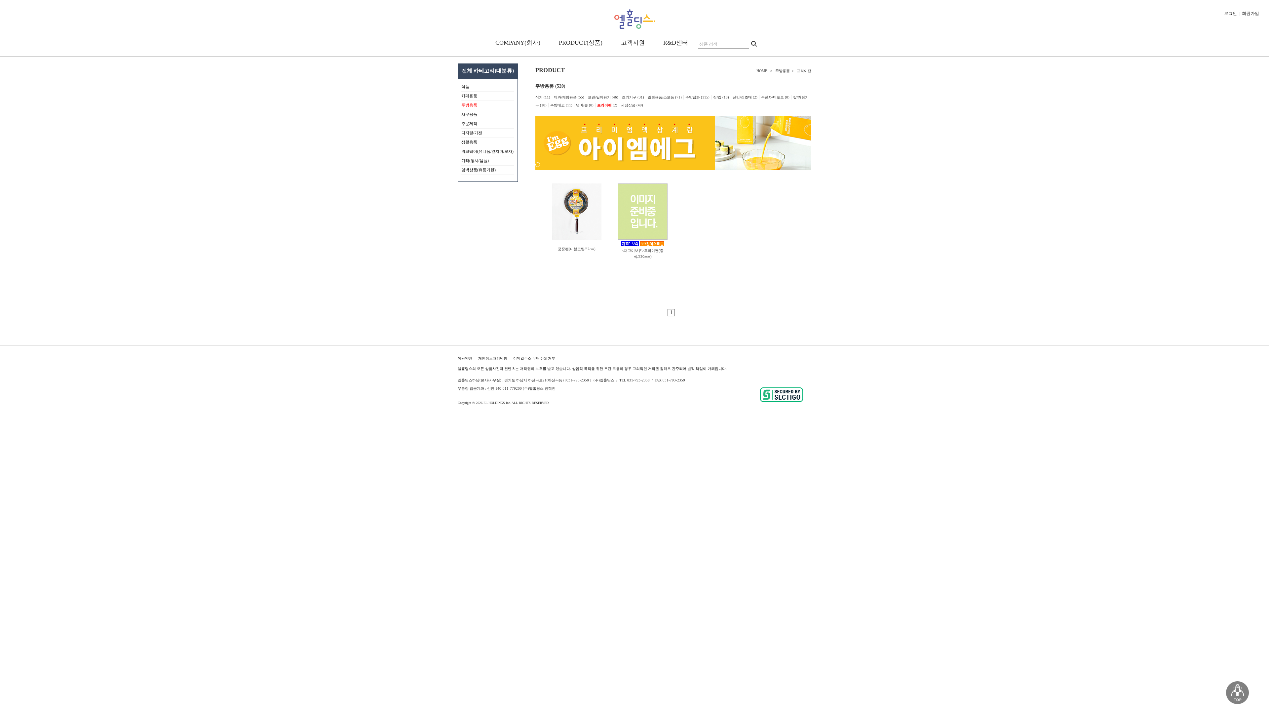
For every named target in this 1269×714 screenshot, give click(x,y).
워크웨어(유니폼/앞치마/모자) (487, 151)
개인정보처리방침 (492, 358)
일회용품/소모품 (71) (665, 97)
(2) (607, 105)
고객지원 (633, 42)
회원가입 (1250, 13)
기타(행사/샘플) (487, 162)
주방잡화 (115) (697, 97)
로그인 (1230, 13)
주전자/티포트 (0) (775, 97)
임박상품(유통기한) (478, 170)
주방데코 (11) (561, 105)
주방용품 (782, 71)
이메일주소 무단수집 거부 (534, 358)
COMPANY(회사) (517, 42)
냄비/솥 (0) (585, 105)
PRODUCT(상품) (580, 42)
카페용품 (487, 97)
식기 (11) (542, 97)
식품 (487, 88)
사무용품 (487, 115)
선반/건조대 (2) (745, 97)
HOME (761, 71)
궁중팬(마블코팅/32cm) (577, 249)
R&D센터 (675, 42)
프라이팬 (804, 71)
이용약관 (465, 358)
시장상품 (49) (632, 105)
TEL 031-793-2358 (634, 380)
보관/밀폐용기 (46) (603, 97)
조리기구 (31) (633, 97)
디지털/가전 (487, 134)
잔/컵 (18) (721, 97)
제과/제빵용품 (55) (569, 97)
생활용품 (487, 143)
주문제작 (487, 125)
